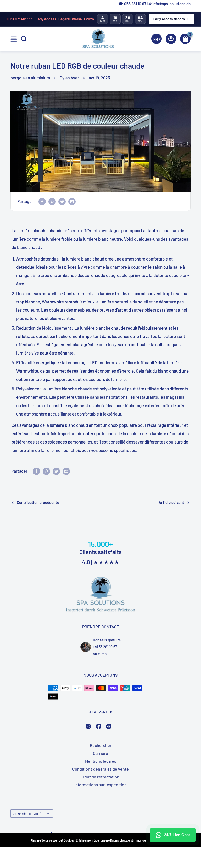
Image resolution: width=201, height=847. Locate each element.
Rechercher (100, 745)
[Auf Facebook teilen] (42, 201)
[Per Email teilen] (72, 201)
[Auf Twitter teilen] (62, 201)
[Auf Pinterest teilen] (52, 201)
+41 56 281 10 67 (105, 647)
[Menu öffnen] (13, 39)
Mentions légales (100, 761)
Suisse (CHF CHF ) (27, 813)
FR (182, 99)
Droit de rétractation (100, 776)
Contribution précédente (38, 502)
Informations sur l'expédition (100, 784)
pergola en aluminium (30, 77)
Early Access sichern (169, 19)
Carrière (100, 753)
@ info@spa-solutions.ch (169, 3)
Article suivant (171, 502)
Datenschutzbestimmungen (129, 840)
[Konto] (171, 39)
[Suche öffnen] (24, 39)
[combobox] (182, 98)
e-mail (103, 653)
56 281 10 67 (136, 3)
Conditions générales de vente (100, 768)
